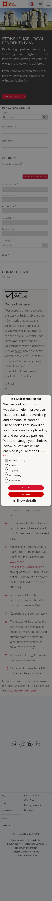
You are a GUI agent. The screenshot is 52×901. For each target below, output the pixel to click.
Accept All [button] (26, 488)
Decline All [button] (26, 494)
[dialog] (26, 450)
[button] (26, 501)
